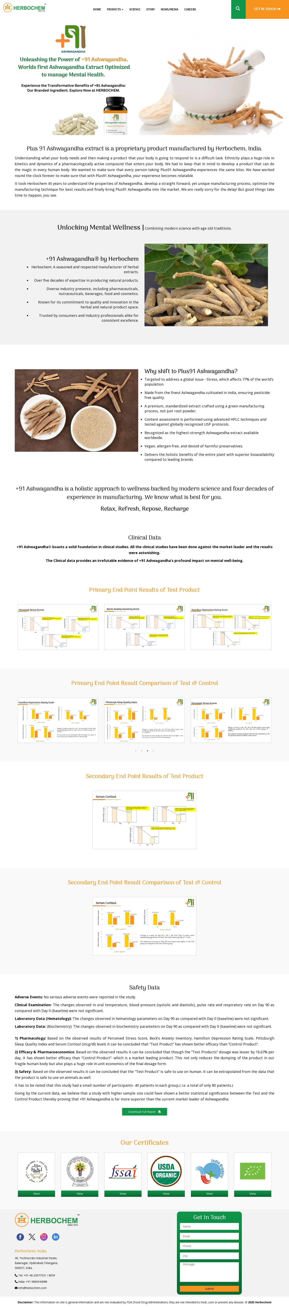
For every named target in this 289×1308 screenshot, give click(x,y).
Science (134, 9)
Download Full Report (142, 1112)
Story (150, 9)
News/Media (169, 9)
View (36, 1193)
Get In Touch (265, 9)
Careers (190, 9)
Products (114, 9)
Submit (209, 1289)
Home (97, 9)
